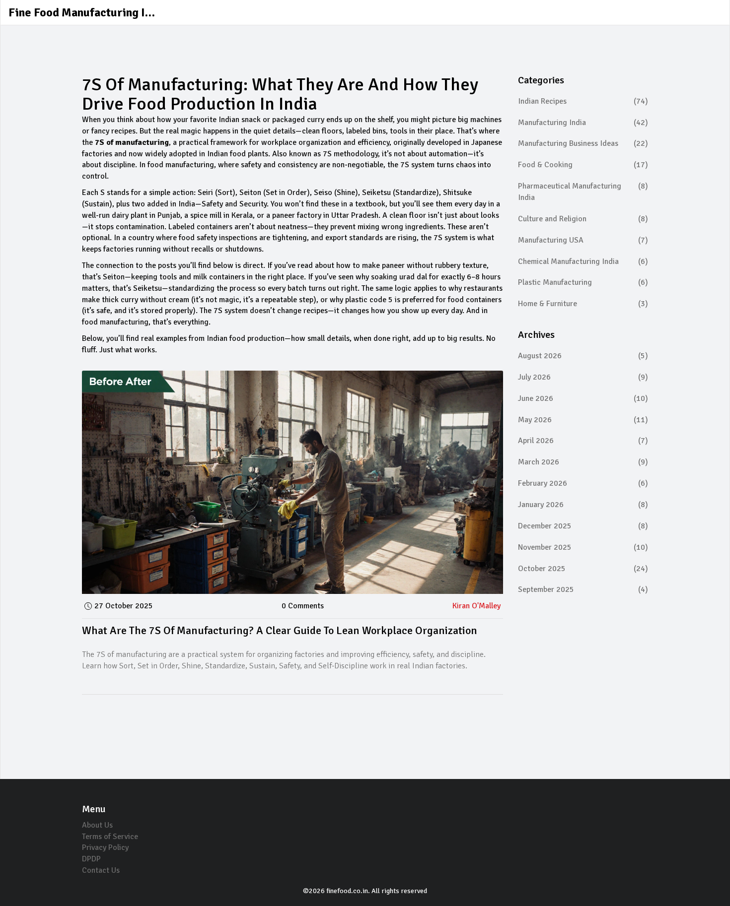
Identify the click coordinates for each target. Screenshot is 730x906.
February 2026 (583, 483)
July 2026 (583, 377)
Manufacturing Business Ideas (583, 143)
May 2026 (583, 420)
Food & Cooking (583, 165)
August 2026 (583, 356)
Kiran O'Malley (476, 606)
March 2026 (583, 462)
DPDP (91, 859)
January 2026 (583, 505)
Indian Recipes (583, 101)
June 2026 (583, 398)
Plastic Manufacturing (583, 282)
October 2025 (583, 569)
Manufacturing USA (583, 240)
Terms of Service (110, 836)
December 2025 (583, 526)
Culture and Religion (583, 219)
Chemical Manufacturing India (583, 261)
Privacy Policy (105, 847)
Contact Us (101, 870)
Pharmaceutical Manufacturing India (583, 191)
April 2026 (583, 441)
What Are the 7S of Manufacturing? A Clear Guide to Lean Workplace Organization (279, 630)
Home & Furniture (583, 304)
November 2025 (583, 547)
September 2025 (583, 589)
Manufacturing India (583, 123)
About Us (97, 825)
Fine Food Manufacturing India (82, 12)
